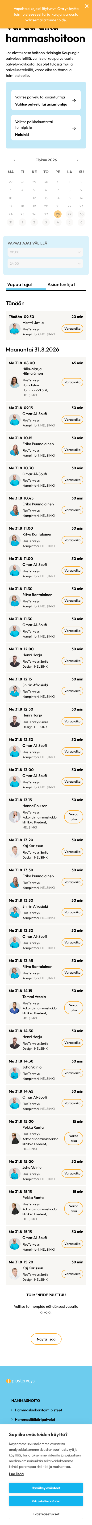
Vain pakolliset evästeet (46, 1501)
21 (57, 206)
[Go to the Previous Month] (14, 160)
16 (81, 198)
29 (34, 182)
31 (57, 182)
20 (46, 206)
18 (22, 206)
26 (34, 214)
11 (22, 198)
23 (81, 206)
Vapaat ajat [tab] (20, 284)
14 (57, 198)
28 (22, 182)
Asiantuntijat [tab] (61, 284)
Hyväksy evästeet (46, 1488)
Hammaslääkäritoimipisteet (38, 1410)
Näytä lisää (46, 1339)
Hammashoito (25, 1400)
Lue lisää (16, 1473)
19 (34, 206)
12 (34, 198)
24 (11, 214)
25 (22, 214)
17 (10, 206)
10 (10, 198)
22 (69, 206)
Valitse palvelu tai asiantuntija (40, 97)
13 (46, 198)
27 (11, 182)
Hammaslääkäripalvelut (35, 1419)
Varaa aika (72, 328)
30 (46, 182)
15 (69, 198)
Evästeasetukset (46, 1514)
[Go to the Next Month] (78, 160)
